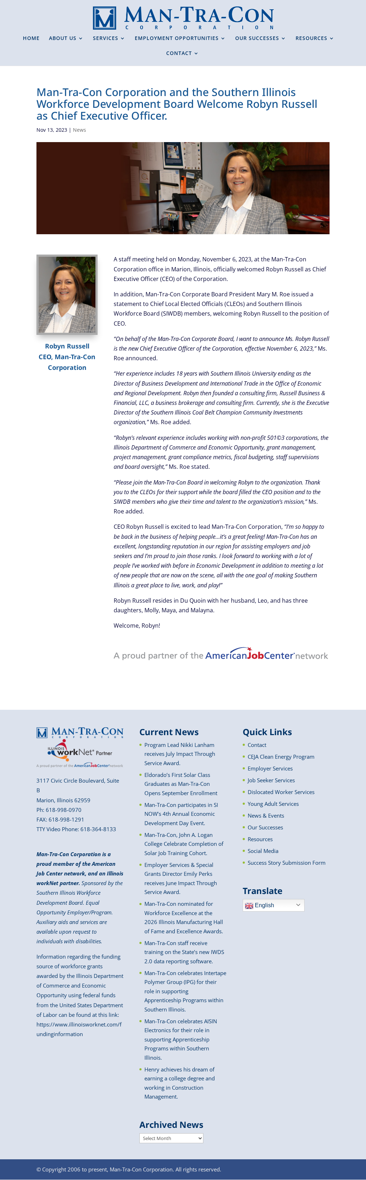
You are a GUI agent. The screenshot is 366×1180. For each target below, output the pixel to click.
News (79, 129)
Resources (260, 839)
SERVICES (105, 38)
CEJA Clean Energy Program (281, 756)
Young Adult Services (273, 803)
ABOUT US (62, 38)
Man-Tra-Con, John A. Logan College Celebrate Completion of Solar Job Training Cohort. (183, 844)
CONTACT (179, 53)
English (263, 905)
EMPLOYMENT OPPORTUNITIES (177, 38)
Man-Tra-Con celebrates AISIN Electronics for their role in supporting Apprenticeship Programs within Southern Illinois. (180, 1039)
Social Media (263, 850)
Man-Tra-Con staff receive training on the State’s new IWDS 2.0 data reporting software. (184, 952)
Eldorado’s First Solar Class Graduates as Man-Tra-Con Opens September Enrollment (180, 784)
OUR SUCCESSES (257, 38)
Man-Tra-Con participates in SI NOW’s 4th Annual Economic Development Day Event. (181, 814)
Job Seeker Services (271, 780)
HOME (31, 38)
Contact (257, 744)
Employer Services (270, 768)
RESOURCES (311, 38)
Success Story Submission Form (287, 862)
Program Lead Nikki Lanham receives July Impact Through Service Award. (179, 754)
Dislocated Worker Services (281, 791)
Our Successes (265, 827)
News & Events (266, 815)
